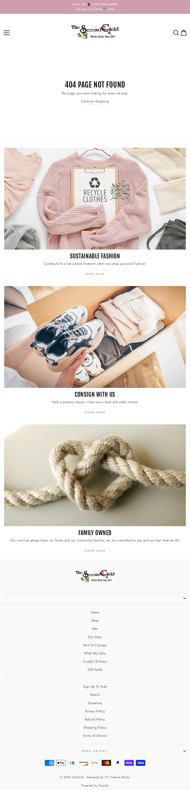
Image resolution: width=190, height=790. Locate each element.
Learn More (95, 551)
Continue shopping (95, 101)
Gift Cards (95, 669)
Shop (95, 620)
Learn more (95, 412)
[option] (95, 6)
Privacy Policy (95, 711)
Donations (95, 702)
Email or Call (95, 751)
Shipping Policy (94, 727)
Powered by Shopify (95, 785)
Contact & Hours (95, 661)
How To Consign (95, 645)
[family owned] (95, 475)
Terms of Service (95, 735)
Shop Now (95, 274)
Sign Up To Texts (95, 686)
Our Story (95, 636)
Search (95, 694)
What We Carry (95, 653)
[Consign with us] (95, 337)
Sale (95, 628)
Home (95, 612)
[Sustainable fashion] (95, 199)
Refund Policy (95, 719)
